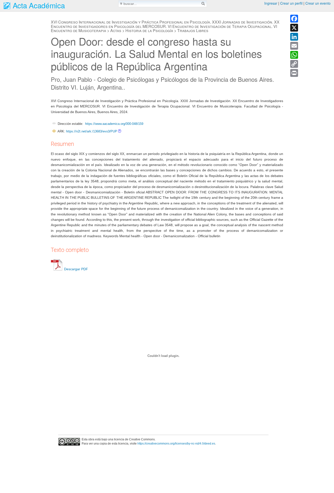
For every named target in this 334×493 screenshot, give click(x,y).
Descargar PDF (76, 269)
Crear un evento (318, 3)
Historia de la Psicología (149, 30)
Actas (115, 30)
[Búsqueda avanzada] (121, 3)
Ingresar (270, 3)
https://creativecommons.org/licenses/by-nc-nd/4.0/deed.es (176, 443)
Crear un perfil (291, 3)
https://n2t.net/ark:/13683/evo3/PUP (91, 131)
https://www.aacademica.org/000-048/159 (114, 124)
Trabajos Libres (192, 30)
